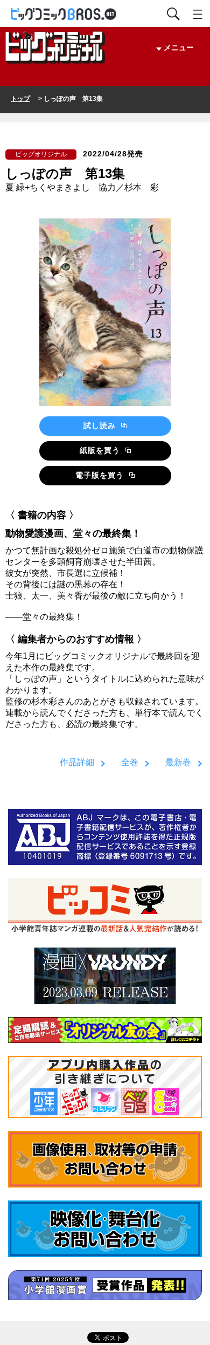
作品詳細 (77, 762)
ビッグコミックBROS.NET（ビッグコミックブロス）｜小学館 (64, 14)
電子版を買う (101, 475)
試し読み (100, 425)
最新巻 (178, 762)
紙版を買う (101, 450)
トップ (20, 98)
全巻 (129, 762)
